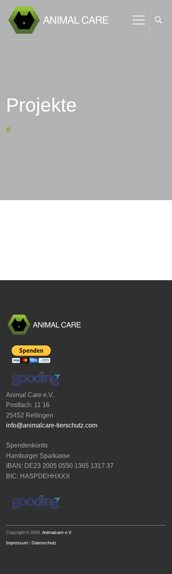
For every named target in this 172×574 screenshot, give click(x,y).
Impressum (17, 542)
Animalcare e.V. (57, 532)
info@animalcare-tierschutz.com (51, 425)
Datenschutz (44, 542)
